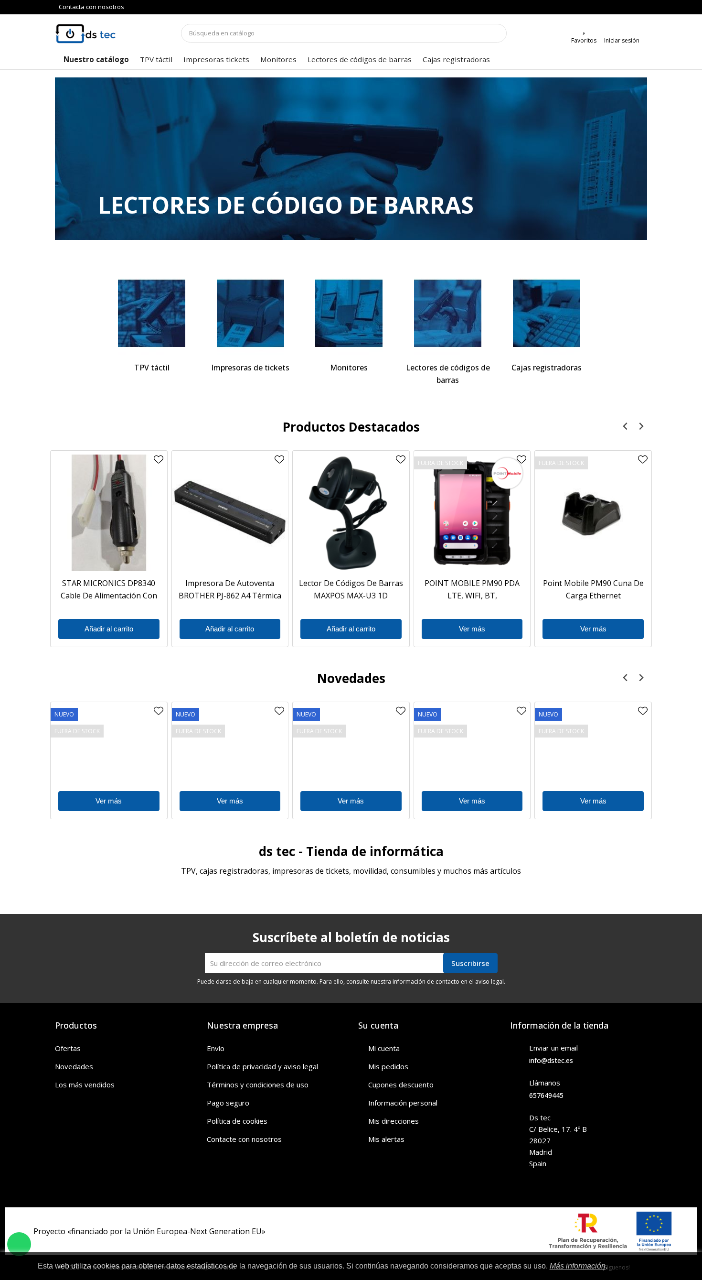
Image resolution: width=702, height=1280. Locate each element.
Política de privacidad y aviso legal (262, 1066)
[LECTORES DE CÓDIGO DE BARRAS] (351, 167)
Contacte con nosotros (244, 1139)
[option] (351, 158)
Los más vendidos (85, 1084)
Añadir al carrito (109, 629)
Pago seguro (228, 1102)
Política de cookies (237, 1121)
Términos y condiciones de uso (257, 1084)
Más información (578, 1266)
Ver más (472, 629)
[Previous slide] (625, 426)
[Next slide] (640, 426)
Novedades (74, 1066)
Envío (215, 1048)
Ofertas (68, 1048)
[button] (99, 158)
